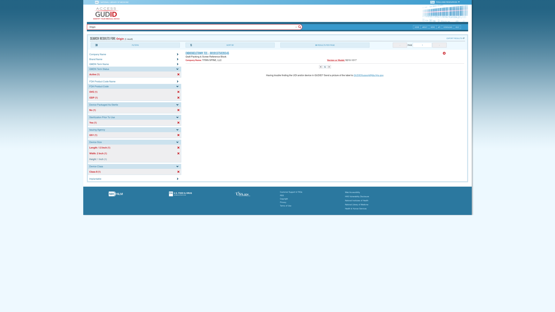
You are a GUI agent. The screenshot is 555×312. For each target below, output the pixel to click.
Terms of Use (285, 205)
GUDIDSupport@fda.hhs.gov (368, 75)
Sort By (230, 45)
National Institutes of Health (356, 200)
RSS (282, 195)
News (433, 27)
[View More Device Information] (444, 53)
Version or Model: (336, 60)
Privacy (283, 202)
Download (447, 27)
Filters (135, 45)
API (439, 27)
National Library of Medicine (115, 2)
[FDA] (432, 2)
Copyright (284, 198)
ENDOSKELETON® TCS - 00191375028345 (207, 53)
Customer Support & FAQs (291, 192)
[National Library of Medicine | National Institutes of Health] (115, 195)
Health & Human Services (356, 208)
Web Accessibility (352, 192)
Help (457, 27)
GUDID (106, 13)
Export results (454, 38)
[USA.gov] (245, 195)
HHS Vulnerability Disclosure (357, 196)
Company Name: (194, 60)
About (425, 27)
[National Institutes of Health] (98, 2)
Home (417, 27)
